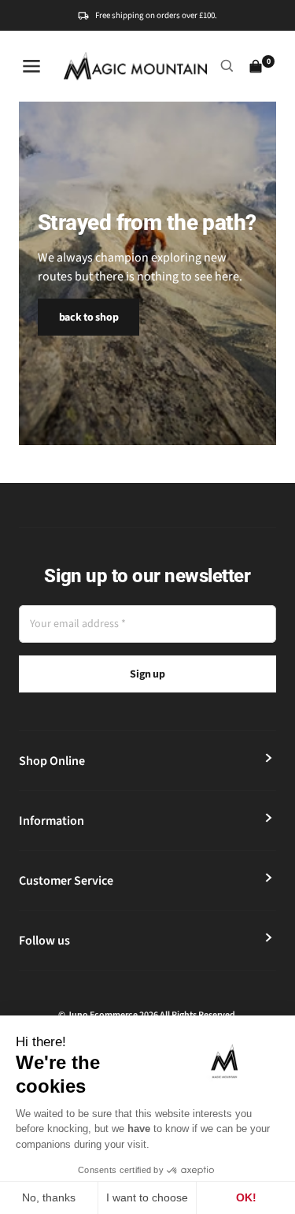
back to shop (89, 317)
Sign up (147, 674)
